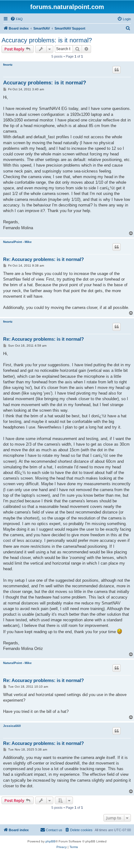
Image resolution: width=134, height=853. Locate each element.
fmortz (7, 64)
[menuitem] (16, 19)
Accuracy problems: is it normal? (47, 40)
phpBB (50, 841)
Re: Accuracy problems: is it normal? (43, 259)
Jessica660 (12, 725)
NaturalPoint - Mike (17, 242)
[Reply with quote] (116, 69)
